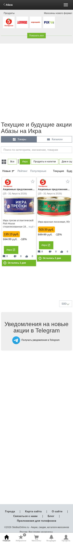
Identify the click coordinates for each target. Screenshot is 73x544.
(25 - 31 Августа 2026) (19, 191)
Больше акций (37, 288)
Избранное (21, 538)
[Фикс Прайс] (49, 22)
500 (64, 303)
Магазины (36, 541)
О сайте (57, 511)
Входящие (51, 541)
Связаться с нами (25, 516)
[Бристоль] (22, 22)
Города (10, 511)
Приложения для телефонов (36, 520)
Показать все (36, 35)
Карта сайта (33, 511)
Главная (6, 541)
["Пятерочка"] (9, 22)
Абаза (9, 4)
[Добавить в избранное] (33, 181)
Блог (51, 516)
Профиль (66, 541)
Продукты (9, 13)
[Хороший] (35, 22)
